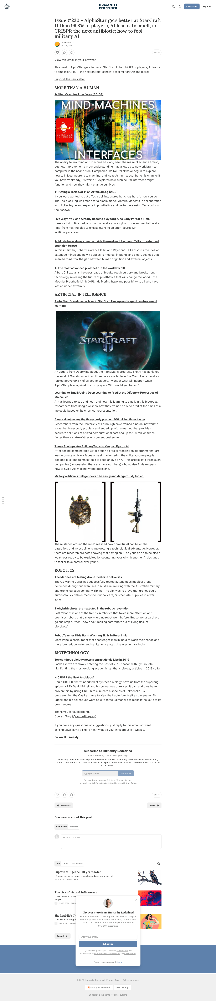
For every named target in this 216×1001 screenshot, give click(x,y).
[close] (136, 899)
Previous (66, 805)
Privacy (109, 980)
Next (152, 805)
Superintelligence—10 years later (78, 872)
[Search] (173, 6)
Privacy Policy (130, 953)
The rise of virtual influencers (76, 892)
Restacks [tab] (74, 826)
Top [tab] (58, 863)
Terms (118, 980)
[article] (108, 878)
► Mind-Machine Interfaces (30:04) (79, 94)
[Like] (57, 52)
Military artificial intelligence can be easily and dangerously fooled (99, 476)
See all (60, 935)
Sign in (207, 6)
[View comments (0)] (64, 52)
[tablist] (67, 827)
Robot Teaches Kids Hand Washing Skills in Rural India (91, 635)
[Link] (50, 87)
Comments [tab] (61, 826)
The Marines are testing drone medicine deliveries (88, 577)
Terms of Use (122, 950)
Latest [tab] (66, 863)
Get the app (122, 987)
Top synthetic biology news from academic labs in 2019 (92, 659)
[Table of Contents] (3, 500)
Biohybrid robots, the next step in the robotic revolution (92, 608)
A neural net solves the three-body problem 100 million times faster (100, 419)
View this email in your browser (75, 60)
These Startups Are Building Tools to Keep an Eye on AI (92, 446)
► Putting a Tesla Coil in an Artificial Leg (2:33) (86, 192)
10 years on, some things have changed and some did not (84, 875)
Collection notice (131, 980)
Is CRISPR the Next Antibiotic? (75, 677)
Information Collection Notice (107, 953)
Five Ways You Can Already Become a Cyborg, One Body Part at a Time (102, 219)
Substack (93, 994)
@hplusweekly (67, 729)
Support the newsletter (70, 79)
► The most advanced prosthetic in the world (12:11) (90, 268)
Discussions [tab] (77, 863)
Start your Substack (100, 987)
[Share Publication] (180, 6)
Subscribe (191, 6)
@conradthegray (84, 716)
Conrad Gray (68, 43)
